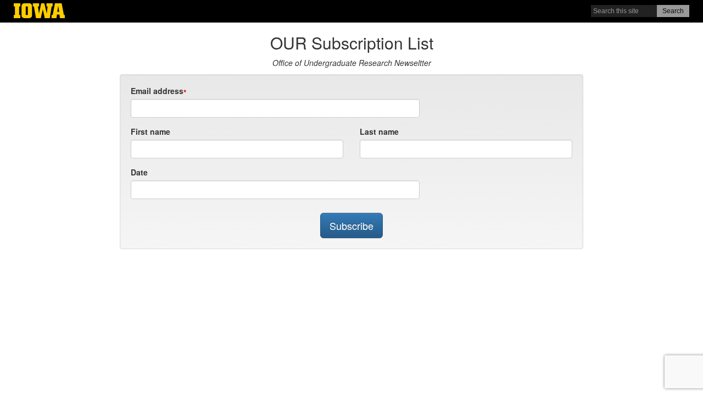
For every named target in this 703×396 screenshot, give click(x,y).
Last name (379, 131)
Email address (157, 90)
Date (139, 172)
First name (150, 131)
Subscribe (351, 225)
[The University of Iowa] (39, 12)
